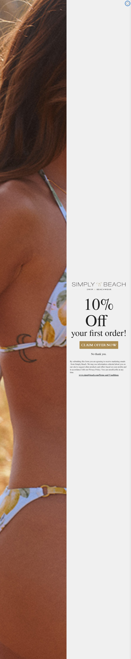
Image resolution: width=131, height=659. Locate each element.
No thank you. (98, 354)
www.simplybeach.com (89, 375)
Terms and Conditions (109, 375)
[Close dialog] (127, 3)
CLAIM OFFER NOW (99, 345)
